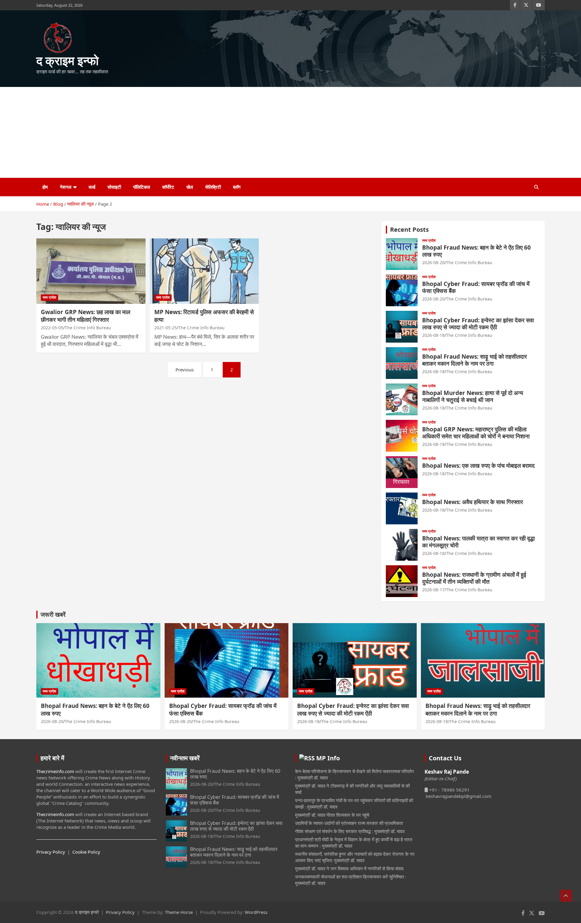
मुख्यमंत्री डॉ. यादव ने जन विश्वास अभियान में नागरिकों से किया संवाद (349, 868)
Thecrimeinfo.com (55, 771)
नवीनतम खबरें (185, 758)
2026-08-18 (433, 335)
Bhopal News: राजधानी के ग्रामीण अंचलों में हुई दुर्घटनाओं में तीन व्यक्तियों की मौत (474, 578)
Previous (185, 370)
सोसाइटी (114, 187)
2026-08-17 (433, 590)
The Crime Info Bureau (88, 327)
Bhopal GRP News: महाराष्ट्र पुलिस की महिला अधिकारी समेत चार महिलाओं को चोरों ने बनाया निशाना (476, 432)
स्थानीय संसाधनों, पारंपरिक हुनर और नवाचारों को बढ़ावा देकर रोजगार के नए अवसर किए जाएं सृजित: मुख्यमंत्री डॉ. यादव (355, 857)
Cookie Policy (86, 852)
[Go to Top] (566, 896)
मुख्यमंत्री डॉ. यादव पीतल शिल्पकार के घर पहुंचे (332, 815)
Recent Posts (409, 229)
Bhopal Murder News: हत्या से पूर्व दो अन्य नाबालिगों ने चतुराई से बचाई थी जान (472, 396)
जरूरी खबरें (53, 614)
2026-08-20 (433, 262)
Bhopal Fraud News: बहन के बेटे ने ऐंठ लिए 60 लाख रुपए (476, 251)
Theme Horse (179, 912)
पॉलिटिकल (141, 187)
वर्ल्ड (92, 187)
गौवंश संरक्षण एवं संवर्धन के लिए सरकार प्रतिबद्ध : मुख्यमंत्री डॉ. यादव (350, 831)
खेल (189, 187)
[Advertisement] (290, 132)
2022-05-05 (52, 327)
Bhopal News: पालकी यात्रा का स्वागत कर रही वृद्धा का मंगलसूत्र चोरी (478, 541)
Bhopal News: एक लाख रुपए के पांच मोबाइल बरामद (478, 466)
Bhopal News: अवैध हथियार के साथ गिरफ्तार (472, 502)
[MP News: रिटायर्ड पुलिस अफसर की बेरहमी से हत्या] (204, 271)
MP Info (328, 758)
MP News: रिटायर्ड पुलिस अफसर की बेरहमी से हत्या (204, 316)
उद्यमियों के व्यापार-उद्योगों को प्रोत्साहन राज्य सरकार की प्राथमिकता (349, 823)
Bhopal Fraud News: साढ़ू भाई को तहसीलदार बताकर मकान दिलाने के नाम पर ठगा (474, 360)
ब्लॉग (237, 187)
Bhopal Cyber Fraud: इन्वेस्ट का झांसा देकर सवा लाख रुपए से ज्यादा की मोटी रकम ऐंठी (478, 323)
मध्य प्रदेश (49, 297)
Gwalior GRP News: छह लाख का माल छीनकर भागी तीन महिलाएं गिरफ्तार (85, 316)
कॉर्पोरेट (168, 187)
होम (45, 187)
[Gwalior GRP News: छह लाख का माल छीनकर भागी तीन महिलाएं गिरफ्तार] (91, 271)
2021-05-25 (165, 327)
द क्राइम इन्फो (67, 60)
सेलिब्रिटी (213, 187)
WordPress (256, 912)
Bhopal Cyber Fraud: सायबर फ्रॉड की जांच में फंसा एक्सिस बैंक (476, 287)
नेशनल (65, 187)
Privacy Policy (50, 852)
